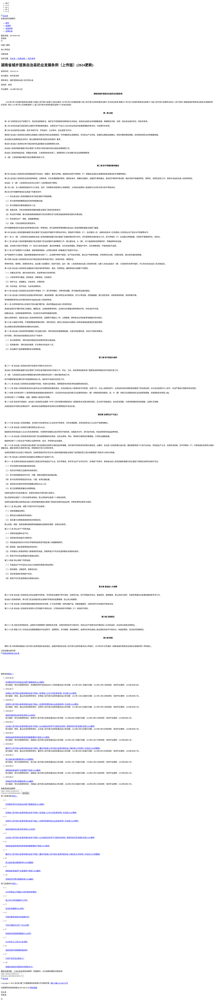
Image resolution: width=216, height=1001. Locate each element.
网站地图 (33, 988)
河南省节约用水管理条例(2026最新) (19, 781)
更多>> (11, 674)
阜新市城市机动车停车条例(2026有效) (20, 715)
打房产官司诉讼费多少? (14, 958)
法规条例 (9, 28)
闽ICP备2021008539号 (59, 983)
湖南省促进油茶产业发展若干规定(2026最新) (23, 770)
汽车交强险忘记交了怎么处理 (17, 925)
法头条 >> (14, 59)
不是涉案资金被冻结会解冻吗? (17, 917)
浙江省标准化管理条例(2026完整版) (19, 759)
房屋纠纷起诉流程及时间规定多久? (19, 967)
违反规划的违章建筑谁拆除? (16, 950)
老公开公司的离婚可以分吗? (16, 900)
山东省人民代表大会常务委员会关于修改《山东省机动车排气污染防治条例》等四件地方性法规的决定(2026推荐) (50, 726)
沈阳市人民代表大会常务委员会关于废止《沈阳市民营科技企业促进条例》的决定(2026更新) (42, 704)
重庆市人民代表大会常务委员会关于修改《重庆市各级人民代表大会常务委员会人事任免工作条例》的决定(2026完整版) (52, 748)
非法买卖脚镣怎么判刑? (14, 909)
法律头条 (9, 31)
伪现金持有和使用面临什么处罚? (18, 933)
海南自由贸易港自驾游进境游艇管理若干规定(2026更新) (27, 737)
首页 (7, 23)
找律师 (8, 26)
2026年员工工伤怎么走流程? (16, 942)
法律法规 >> (22, 59)
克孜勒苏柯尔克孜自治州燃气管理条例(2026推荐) (24, 682)
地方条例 (31, 59)
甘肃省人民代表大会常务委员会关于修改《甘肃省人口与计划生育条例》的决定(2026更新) (41, 693)
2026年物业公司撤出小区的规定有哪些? (21, 892)
